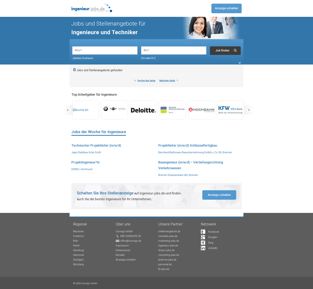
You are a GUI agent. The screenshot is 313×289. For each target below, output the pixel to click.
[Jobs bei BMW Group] (114, 110)
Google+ (213, 237)
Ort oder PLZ (148, 58)
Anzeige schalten (226, 8)
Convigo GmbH (124, 231)
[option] (85, 110)
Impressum (122, 245)
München (78, 231)
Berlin (76, 245)
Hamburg (78, 250)
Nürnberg (78, 264)
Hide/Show (240, 63)
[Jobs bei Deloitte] (143, 110)
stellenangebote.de (169, 231)
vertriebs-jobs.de (168, 236)
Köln (75, 240)
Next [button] (249, 110)
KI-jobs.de (163, 269)
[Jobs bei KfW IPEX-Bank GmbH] (230, 110)
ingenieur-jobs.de (168, 245)
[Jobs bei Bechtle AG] (85, 110)
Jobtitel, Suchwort (82, 58)
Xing (210, 242)
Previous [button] (67, 110)
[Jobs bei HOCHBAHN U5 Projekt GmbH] (201, 110)
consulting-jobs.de (168, 254)
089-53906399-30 (130, 236)
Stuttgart (78, 259)
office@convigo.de (130, 240)
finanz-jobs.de (166, 250)
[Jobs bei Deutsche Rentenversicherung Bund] (172, 110)
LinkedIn (213, 248)
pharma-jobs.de (167, 259)
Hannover (78, 254)
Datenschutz (123, 250)
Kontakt (120, 254)
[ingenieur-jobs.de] (91, 8)
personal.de (165, 264)
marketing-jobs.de (168, 240)
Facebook (213, 231)
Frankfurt (78, 236)
